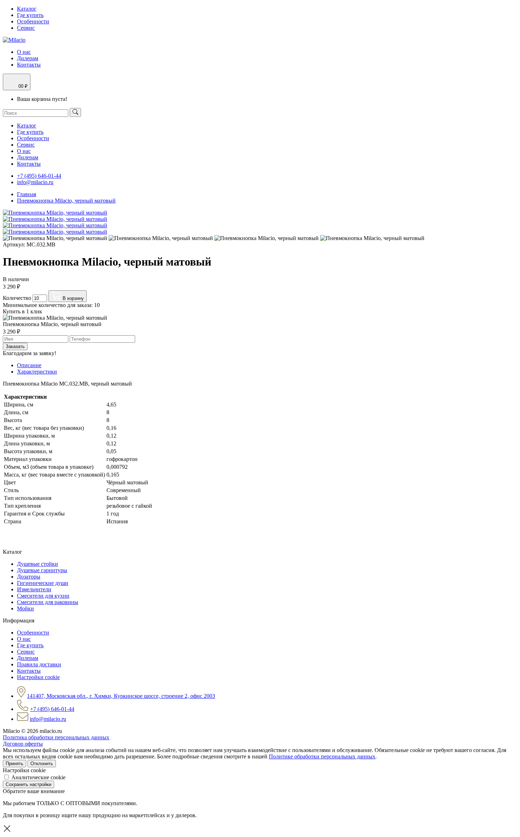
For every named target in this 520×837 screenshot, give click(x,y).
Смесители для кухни (43, 596)
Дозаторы (28, 577)
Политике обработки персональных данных (322, 756)
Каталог (26, 9)
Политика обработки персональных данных (56, 737)
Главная (26, 194)
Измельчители (34, 589)
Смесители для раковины (47, 602)
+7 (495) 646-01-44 (39, 176)
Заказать (15, 346)
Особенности (33, 21)
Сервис (26, 28)
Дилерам (27, 58)
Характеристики (37, 372)
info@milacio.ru (35, 182)
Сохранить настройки (28, 784)
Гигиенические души (42, 583)
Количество (17, 298)
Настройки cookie (38, 677)
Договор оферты (23, 744)
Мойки (25, 608)
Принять (14, 763)
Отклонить (41, 763)
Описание (29, 365)
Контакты (29, 65)
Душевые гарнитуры (42, 570)
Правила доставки (39, 664)
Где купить (30, 15)
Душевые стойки (37, 564)
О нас (24, 52)
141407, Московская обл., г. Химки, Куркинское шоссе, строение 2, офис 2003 (121, 696)
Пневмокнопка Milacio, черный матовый (66, 201)
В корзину (72, 298)
